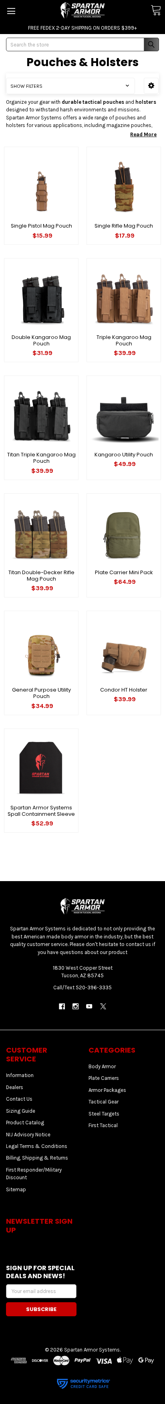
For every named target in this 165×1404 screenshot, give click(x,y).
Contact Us (19, 1099)
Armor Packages (107, 1090)
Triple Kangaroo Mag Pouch (124, 340)
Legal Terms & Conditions (36, 1146)
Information (20, 1075)
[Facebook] (62, 1006)
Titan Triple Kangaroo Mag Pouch (41, 458)
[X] (103, 1006)
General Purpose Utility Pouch (41, 693)
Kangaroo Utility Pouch (124, 454)
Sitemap (16, 1189)
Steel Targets (104, 1114)
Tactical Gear (104, 1102)
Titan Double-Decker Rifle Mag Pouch (41, 576)
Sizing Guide (20, 1111)
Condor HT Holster (123, 690)
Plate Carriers (104, 1078)
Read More (143, 134)
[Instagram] (75, 1006)
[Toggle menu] (11, 11)
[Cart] (156, 11)
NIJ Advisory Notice (28, 1135)
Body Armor (102, 1066)
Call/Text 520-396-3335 (82, 987)
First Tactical (103, 1125)
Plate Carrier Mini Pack (124, 572)
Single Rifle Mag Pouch (124, 226)
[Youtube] (89, 1006)
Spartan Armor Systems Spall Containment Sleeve (41, 811)
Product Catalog (25, 1123)
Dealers (14, 1087)
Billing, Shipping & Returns (37, 1158)
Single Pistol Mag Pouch (41, 226)
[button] (151, 86)
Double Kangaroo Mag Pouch (41, 340)
